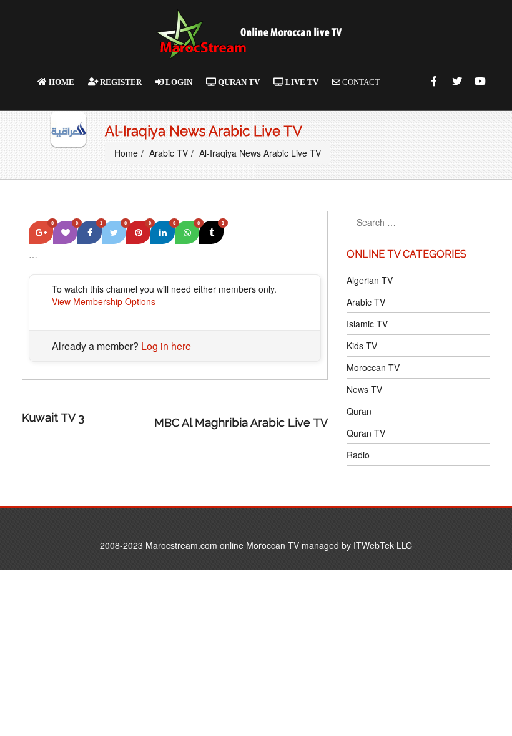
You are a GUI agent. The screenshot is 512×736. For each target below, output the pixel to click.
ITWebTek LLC (382, 545)
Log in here (166, 346)
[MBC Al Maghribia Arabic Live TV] (121, 422)
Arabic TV (168, 153)
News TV (364, 389)
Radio (358, 454)
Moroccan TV (373, 367)
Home (126, 153)
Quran (359, 411)
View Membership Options (103, 301)
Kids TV (362, 345)
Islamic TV (367, 323)
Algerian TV (370, 280)
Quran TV (366, 433)
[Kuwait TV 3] (217, 406)
